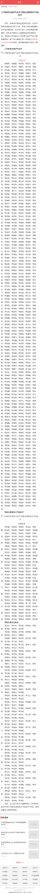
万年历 (11, 6)
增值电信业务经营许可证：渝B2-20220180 (20, 892)
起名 (19, 2)
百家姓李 (21, 60)
